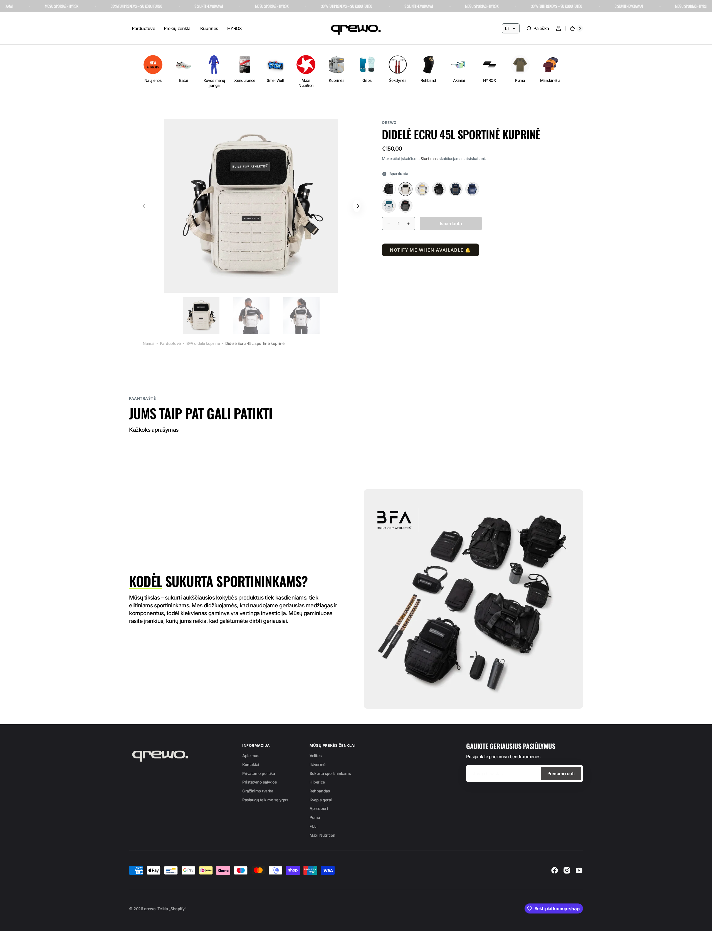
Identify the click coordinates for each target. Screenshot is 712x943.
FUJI (313, 826)
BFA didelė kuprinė (203, 343)
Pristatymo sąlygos (259, 782)
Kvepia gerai (321, 799)
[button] (537, 28)
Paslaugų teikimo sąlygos (265, 799)
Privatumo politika (258, 773)
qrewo (150, 908)
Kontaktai (250, 764)
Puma (315, 817)
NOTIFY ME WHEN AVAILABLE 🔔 (430, 250)
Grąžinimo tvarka (257, 791)
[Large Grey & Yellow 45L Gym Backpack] (422, 189)
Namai (148, 343)
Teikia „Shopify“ (171, 908)
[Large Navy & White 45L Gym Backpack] (472, 189)
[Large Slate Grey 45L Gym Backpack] (405, 206)
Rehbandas (320, 791)
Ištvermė (317, 764)
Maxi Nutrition (322, 835)
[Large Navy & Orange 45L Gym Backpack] (456, 189)
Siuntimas (429, 158)
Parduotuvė (170, 343)
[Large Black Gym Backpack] (389, 189)
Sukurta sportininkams (330, 773)
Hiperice (317, 782)
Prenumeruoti (561, 773)
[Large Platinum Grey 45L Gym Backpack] (389, 206)
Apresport (319, 808)
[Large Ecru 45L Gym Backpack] (405, 189)
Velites (316, 755)
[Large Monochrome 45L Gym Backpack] (439, 189)
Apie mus (250, 755)
